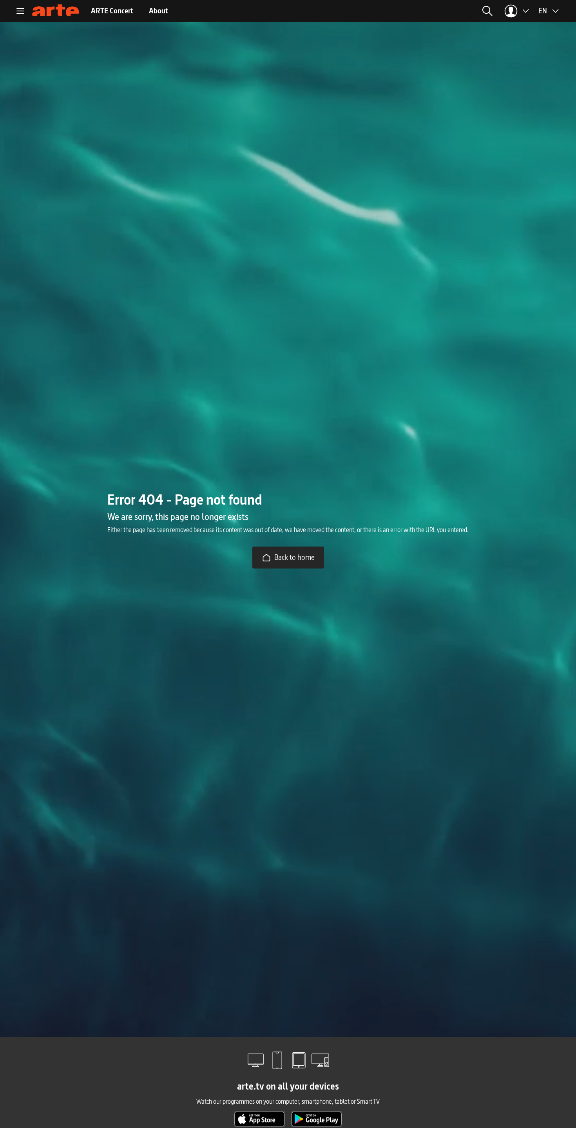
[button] (407, 11)
